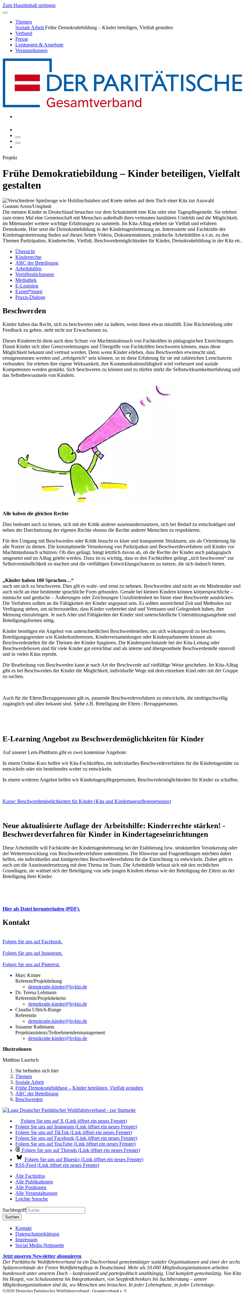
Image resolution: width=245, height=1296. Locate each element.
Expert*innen (28, 291)
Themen (23, 21)
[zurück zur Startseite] (122, 105)
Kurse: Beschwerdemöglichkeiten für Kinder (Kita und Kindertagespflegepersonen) (87, 801)
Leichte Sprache (31, 1199)
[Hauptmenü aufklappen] (5, 13)
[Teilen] (17, 143)
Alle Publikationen (34, 1181)
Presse (21, 39)
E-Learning (26, 285)
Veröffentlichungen (34, 274)
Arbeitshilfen (28, 268)
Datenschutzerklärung (37, 1234)
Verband (23, 33)
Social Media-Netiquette (39, 1245)
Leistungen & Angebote (39, 44)
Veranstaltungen (31, 50)
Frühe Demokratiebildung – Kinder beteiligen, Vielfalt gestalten (79, 1088)
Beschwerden (29, 1099)
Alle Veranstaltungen (36, 1193)
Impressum (26, 1239)
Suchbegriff (14, 1210)
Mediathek (26, 280)
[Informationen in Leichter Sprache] (18, 129)
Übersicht (25, 251)
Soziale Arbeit (30, 27)
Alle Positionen (30, 1187)
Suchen (12, 1217)
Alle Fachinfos (30, 1176)
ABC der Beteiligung (36, 263)
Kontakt (23, 1228)
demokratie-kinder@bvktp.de (57, 986)
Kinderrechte (28, 257)
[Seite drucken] (17, 137)
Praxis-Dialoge (30, 297)
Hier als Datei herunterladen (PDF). (41, 908)
